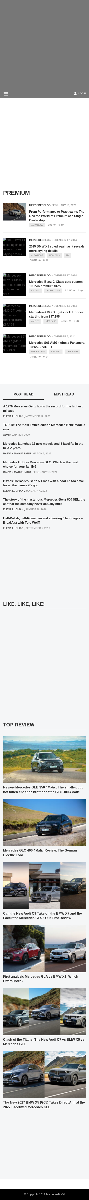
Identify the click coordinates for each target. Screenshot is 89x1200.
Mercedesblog (40, 205)
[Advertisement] (44, 44)
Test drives (72, 352)
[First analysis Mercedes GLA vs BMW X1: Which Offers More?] (44, 948)
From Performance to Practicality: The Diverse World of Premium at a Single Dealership (56, 216)
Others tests (38, 352)
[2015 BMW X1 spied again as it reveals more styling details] (14, 247)
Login (82, 93)
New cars (54, 255)
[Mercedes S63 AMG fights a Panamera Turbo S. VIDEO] (14, 343)
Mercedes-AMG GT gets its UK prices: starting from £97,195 (56, 314)
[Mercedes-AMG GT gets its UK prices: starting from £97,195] (14, 315)
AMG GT (35, 321)
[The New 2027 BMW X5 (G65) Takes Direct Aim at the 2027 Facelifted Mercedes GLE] (44, 1074)
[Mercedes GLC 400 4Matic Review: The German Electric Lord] (44, 822)
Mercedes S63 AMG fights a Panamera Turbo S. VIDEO (56, 345)
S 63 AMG (55, 352)
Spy (67, 255)
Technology (53, 291)
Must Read (64, 394)
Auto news (37, 225)
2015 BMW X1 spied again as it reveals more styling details (56, 248)
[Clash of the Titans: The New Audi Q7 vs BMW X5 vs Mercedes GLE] (44, 1011)
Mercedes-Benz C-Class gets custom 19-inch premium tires (56, 284)
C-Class (35, 291)
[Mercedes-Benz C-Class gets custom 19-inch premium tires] (14, 285)
